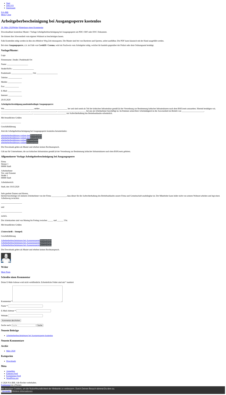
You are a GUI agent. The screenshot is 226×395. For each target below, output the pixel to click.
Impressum (10, 8)
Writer (15, 27)
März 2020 (10, 351)
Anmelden (10, 371)
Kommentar (6, 301)
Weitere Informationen (22, 391)
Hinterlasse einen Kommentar (31, 27)
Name (4, 306)
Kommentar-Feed (13, 376)
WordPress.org (12, 378)
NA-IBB (4, 12)
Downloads (11, 361)
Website (4, 315)
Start (8, 3)
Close (8, 15)
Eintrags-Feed (12, 373)
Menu (3, 15)
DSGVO (10, 5)
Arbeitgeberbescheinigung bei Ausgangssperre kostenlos (29, 335)
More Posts (5, 272)
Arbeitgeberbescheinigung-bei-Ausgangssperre (20, 240)
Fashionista (5, 385)
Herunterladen (36, 135)
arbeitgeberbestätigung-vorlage (13, 140)
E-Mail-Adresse (8, 311)
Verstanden (6, 391)
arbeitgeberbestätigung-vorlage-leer (15, 135)
